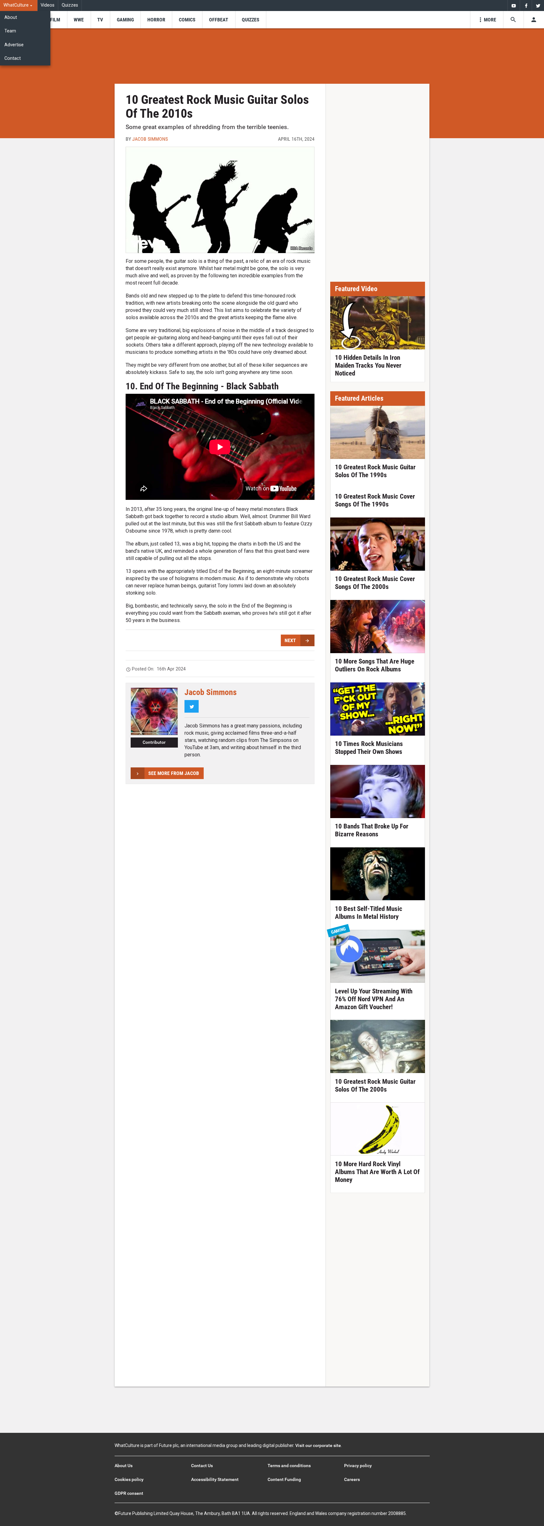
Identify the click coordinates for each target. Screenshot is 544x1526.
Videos (47, 5)
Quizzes (70, 5)
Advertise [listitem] (14, 45)
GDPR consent (129, 1493)
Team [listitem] (10, 31)
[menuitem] (18, 5)
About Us (124, 1465)
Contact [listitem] (12, 58)
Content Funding (284, 1479)
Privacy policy (358, 1465)
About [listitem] (10, 17)
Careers (352, 1479)
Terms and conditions (289, 1465)
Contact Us (202, 1465)
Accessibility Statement (215, 1479)
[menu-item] (55, 19)
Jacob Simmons (150, 139)
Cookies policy (129, 1479)
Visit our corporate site (318, 1445)
